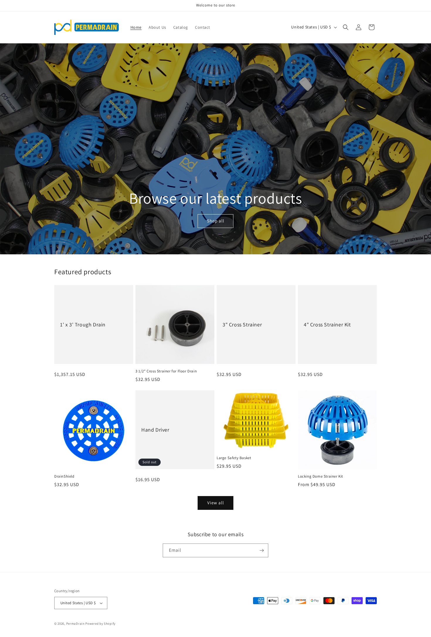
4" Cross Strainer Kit (327, 324)
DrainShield (64, 476)
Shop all (215, 221)
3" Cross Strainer (242, 324)
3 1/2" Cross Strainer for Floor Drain (166, 371)
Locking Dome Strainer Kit (320, 476)
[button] (345, 27)
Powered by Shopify (100, 623)
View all (215, 502)
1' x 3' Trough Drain (83, 324)
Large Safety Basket (234, 458)
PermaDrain (75, 623)
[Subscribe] (261, 550)
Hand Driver (155, 429)
